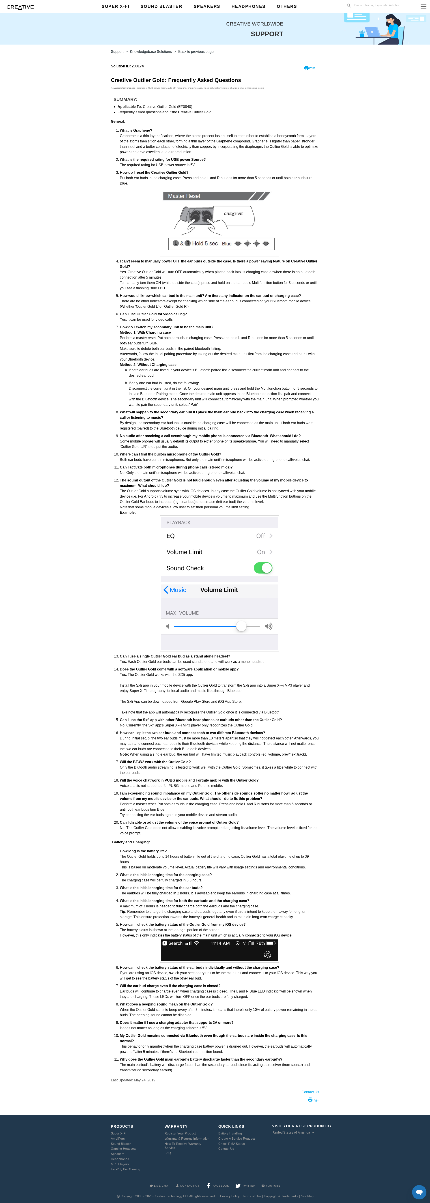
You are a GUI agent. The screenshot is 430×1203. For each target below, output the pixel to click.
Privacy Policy (230, 1196)
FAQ (168, 1153)
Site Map (307, 1196)
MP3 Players (120, 1164)
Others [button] (287, 6)
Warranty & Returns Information (187, 1138)
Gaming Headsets (123, 1148)
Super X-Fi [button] (115, 6)
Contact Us (226, 1148)
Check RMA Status (231, 1143)
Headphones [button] (249, 6)
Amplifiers (118, 1138)
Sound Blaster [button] (162, 6)
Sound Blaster (121, 1143)
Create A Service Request (236, 1138)
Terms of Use (251, 1196)
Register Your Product (180, 1133)
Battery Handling (230, 1133)
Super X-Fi (118, 1133)
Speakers (117, 1154)
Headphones (120, 1159)
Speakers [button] (207, 6)
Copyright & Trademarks (281, 1196)
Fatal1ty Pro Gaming (125, 1169)
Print (312, 68)
